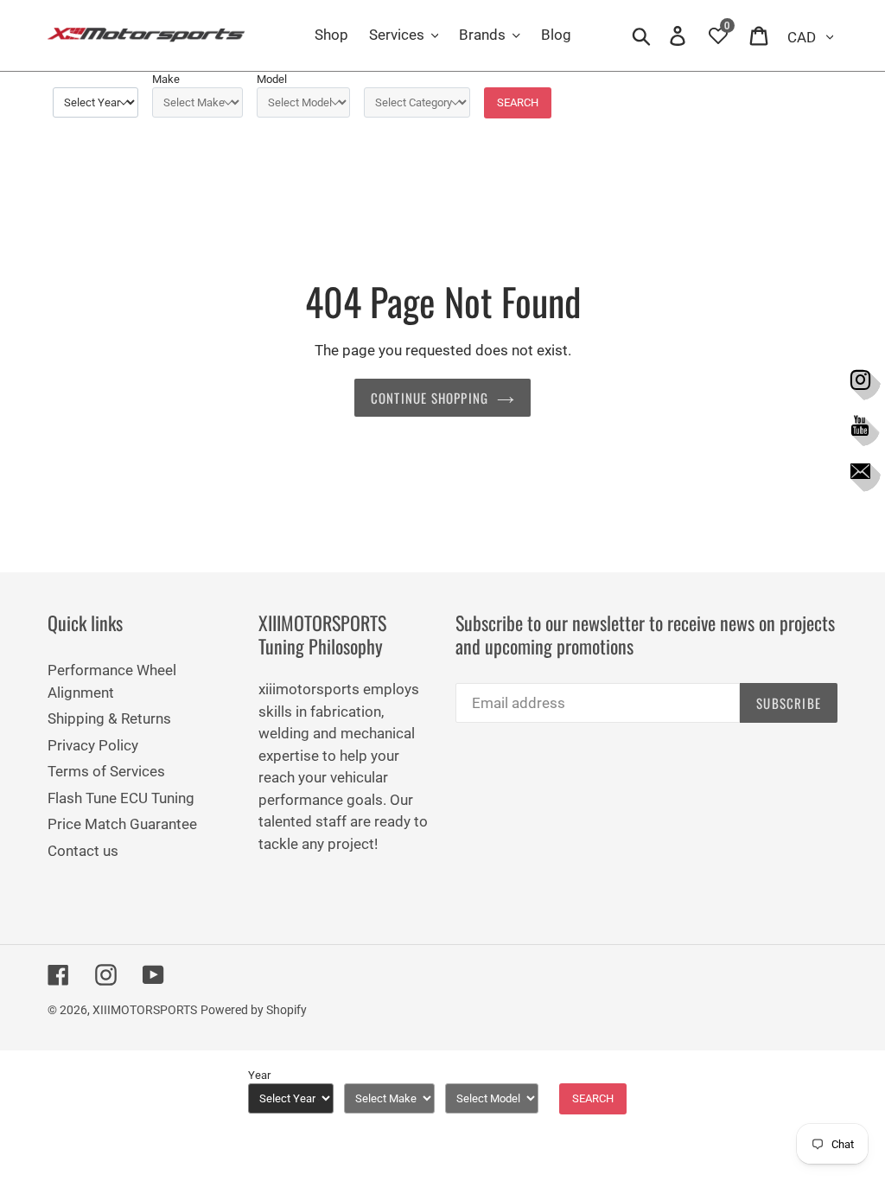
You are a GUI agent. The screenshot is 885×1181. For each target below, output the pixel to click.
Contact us (83, 850)
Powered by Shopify (254, 1010)
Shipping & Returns (109, 718)
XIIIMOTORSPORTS (144, 1010)
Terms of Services (106, 771)
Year (259, 1075)
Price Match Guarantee (122, 824)
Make (166, 79)
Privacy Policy (93, 745)
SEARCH (517, 102)
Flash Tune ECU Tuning (121, 798)
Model (272, 79)
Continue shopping (429, 397)
